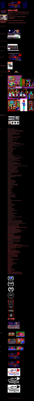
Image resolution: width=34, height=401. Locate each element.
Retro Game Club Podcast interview (11, 209)
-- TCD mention (17, 170)
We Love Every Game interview (10, 150)
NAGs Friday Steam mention (10, 149)
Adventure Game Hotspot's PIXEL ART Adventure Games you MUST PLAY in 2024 (15, 230)
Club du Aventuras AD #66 (10, 161)
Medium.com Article (9, 266)
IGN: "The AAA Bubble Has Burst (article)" (12, 171)
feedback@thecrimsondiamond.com (13, 15)
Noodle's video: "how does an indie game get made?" (12, 168)
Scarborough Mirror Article (10, 264)
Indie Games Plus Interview (10, 190)
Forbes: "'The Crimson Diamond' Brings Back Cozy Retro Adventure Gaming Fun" (15, 157)
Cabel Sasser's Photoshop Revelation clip (11, 253)
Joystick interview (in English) (10, 242)
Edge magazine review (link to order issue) (11, 180)
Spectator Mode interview (10, 211)
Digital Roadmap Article (10, 265)
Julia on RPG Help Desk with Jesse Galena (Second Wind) (13, 137)
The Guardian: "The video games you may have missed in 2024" (13, 158)
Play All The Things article (10, 147)
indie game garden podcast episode (11, 128)
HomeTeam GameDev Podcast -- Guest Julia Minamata (13, 254)
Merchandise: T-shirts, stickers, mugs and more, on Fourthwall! (3, 115)
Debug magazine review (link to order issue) (12, 182)
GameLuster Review (9, 199)
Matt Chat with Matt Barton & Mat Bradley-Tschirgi (12, 210)
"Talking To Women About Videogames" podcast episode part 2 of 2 (14, 240)
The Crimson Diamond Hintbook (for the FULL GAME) (15, 20)
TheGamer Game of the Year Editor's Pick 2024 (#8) (12, 172)
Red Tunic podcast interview (10, 151)
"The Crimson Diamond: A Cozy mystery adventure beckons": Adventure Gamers (15, 222)
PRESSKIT (11, 18)
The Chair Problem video (10, 141)
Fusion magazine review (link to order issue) (12, 181)
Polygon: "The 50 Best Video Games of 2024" (12, 169)
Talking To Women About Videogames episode (12, 218)
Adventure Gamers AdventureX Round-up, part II (12, 263)
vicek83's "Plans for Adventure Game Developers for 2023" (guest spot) (14, 238)
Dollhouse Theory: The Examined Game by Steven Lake (13, 129)
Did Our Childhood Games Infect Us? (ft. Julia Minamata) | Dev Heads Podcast (15, 220)
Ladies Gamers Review (10, 192)
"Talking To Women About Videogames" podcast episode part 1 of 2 (14, 241)
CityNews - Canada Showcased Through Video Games (12, 255)
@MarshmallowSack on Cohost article (11, 208)
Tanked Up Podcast (9, 189)
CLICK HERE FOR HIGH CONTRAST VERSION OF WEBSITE (17, 22)
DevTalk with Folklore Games (10, 138)
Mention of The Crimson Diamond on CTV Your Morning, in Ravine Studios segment (15, 131)
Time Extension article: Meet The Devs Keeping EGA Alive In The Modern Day (15, 221)
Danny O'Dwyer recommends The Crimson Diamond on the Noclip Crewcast (15, 200)
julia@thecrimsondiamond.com (21, 16)
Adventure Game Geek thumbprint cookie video (12, 148)
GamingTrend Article (10, 201)
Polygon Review (9, 198)
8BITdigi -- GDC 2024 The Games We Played (12, 228)
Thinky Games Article (10, 188)
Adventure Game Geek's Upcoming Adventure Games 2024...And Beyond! (14, 231)
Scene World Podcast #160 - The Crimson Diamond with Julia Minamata (14, 237)
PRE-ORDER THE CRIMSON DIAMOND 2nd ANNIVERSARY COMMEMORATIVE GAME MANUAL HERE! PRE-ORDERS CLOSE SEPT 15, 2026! (3, 22)
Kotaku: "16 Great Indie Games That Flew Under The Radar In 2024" (14, 160)
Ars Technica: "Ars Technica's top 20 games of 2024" (12, 159)
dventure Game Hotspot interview (11, 233)
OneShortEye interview (10, 219)
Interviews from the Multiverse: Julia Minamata (12, 246)
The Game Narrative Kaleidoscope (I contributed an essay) (13, 139)
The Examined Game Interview (10, 140)
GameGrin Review (9, 191)
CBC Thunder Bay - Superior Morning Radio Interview (13, 256)
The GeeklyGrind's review (10, 179)
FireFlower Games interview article (11, 234)
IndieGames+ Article (9, 267)
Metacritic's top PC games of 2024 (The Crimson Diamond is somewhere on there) (15, 130)
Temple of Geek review (10, 202)
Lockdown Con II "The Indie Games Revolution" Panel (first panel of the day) (15, 247)
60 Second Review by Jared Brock (11, 212)
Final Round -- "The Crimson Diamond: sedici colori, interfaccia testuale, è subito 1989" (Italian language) (17, 227)
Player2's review (9, 178)
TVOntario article (9, 257)
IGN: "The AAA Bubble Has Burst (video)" (12, 170)
